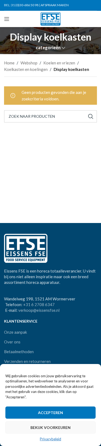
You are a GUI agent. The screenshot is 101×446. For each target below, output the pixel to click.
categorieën (48, 47)
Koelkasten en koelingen (26, 69)
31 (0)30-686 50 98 (25, 5)
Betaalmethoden (19, 351)
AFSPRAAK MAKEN (55, 5)
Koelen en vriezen (59, 62)
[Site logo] (50, 18)
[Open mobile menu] (6, 19)
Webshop (28, 62)
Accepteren (50, 412)
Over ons (12, 341)
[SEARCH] (91, 116)
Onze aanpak (15, 332)
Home (9, 62)
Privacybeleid (50, 439)
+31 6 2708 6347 (39, 304)
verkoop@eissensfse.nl (39, 310)
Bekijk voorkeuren (50, 427)
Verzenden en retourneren (27, 361)
